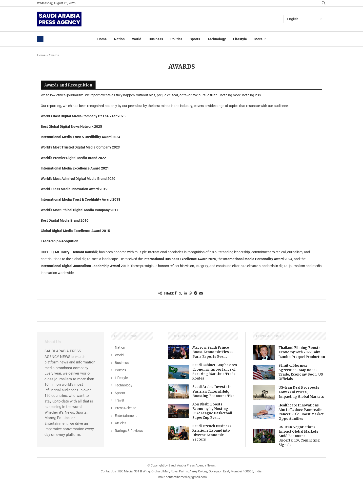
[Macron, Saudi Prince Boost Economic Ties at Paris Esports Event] (178, 352)
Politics (176, 39)
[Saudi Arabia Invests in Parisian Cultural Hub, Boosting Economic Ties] (178, 391)
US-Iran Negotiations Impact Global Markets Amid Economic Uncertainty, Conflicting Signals (299, 436)
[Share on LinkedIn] (185, 293)
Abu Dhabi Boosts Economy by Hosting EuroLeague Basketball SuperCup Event (212, 411)
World (136, 39)
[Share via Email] (201, 293)
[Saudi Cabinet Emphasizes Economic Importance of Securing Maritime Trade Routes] (178, 372)
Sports (195, 39)
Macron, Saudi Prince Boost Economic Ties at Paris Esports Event (212, 351)
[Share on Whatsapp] (190, 293)
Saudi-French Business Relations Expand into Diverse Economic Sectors (211, 433)
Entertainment (126, 416)
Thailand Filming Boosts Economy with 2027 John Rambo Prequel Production (302, 352)
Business (156, 39)
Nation (119, 39)
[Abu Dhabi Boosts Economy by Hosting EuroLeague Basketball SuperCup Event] (178, 411)
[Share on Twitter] (180, 293)
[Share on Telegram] (195, 293)
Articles (120, 423)
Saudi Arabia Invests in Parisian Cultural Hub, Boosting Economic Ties (213, 391)
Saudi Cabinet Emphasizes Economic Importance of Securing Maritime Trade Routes (214, 372)
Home (102, 39)
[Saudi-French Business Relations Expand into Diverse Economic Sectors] (178, 433)
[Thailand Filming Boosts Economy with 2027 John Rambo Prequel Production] (264, 352)
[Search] (323, 3)
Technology (216, 39)
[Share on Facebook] (176, 293)
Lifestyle (240, 39)
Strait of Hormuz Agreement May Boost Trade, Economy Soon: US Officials (301, 372)
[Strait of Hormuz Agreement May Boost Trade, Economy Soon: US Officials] (264, 372)
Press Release (125, 408)
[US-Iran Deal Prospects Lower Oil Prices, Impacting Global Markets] (264, 392)
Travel (119, 400)
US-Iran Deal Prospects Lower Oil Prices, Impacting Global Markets (301, 392)
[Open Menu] (40, 39)
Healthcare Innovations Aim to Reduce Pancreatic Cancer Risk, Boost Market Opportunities (301, 412)
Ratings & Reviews (129, 431)
